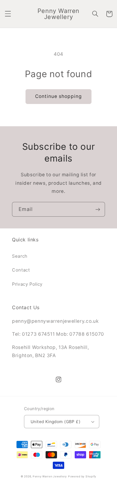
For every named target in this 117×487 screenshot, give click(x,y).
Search (20, 256)
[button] (8, 14)
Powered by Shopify (82, 476)
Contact (21, 270)
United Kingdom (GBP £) (55, 421)
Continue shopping (58, 96)
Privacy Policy (27, 284)
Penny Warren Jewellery (50, 476)
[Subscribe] (98, 209)
